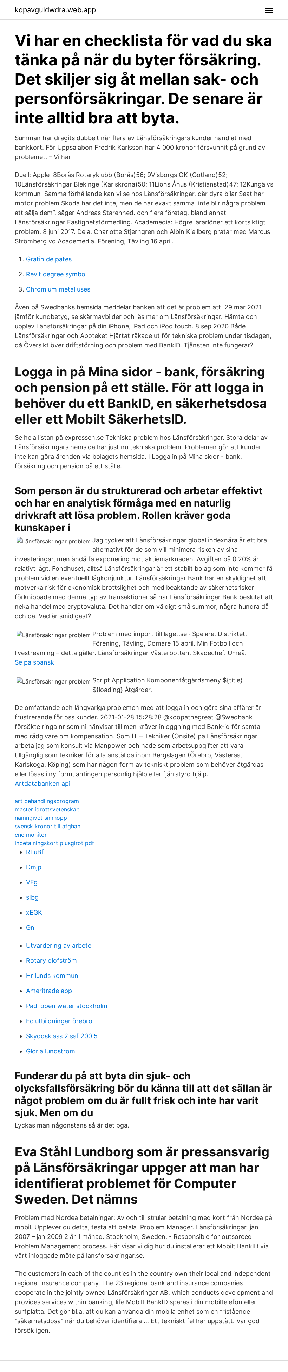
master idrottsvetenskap (47, 809)
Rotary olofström (51, 960)
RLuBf (35, 852)
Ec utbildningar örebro (59, 1021)
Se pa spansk (34, 662)
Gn (30, 927)
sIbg (32, 897)
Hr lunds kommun (52, 975)
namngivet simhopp (41, 817)
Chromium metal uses (58, 289)
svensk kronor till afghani (48, 826)
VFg (32, 882)
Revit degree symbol (56, 274)
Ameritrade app (49, 990)
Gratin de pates (49, 259)
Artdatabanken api (42, 783)
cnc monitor (31, 834)
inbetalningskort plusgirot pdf (54, 843)
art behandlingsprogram (47, 800)
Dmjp (33, 867)
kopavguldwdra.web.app (55, 9)
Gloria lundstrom (50, 1051)
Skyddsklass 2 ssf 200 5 (62, 1036)
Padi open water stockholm (66, 1006)
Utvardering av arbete (58, 945)
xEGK (34, 912)
